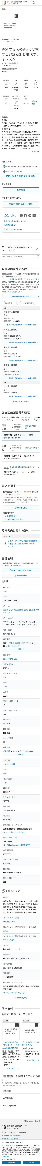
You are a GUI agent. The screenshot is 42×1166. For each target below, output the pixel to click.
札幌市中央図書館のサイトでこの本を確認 (21, 325)
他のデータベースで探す (14, 229)
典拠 (19, 649)
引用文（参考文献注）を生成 (16, 221)
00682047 (15, 646)
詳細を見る (34, 102)
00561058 (28, 751)
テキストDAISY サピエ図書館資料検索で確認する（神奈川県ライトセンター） (22, 543)
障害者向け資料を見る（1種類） (21, 203)
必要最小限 (11, 1162)
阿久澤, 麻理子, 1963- (17, 643)
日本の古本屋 (10, 516)
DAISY (5, 930)
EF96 (5, 773)
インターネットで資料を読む (11, 1135)
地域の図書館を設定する (20, 296)
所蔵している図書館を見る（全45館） (21, 176)
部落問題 (6, 751)
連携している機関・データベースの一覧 (23, 279)
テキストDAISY (9, 940)
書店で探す (21, 190)
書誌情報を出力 (11, 225)
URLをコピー (13, 217)
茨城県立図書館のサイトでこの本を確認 (22, 396)
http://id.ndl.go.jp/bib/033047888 (16, 845)
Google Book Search (13, 519)
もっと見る (11, 1068)
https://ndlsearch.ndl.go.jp (14, 832)
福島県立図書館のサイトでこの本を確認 (22, 378)
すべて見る (36, 151)
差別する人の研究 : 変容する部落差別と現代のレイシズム (21, 611)
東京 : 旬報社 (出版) (10, 658)
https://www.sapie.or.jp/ (13, 992)
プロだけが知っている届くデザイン (30, 1043)
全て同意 (31, 1162)
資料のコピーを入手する (10, 1139)
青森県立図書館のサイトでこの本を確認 (22, 342)
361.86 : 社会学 (9, 764)
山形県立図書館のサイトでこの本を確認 (22, 360)
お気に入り (6, 217)
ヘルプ (9, 292)
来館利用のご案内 (30, 427)
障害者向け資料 (9, 921)
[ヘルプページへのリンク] (12, 41)
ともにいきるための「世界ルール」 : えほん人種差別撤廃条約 (10, 1045)
